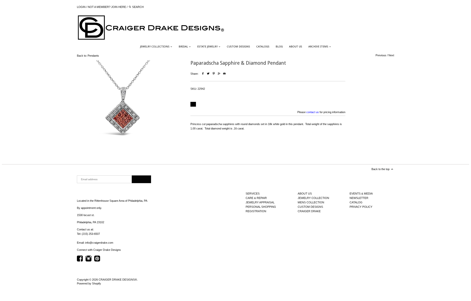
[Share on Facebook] (203, 73)
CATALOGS (262, 46)
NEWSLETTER (359, 198)
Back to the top (380, 169)
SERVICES (253, 193)
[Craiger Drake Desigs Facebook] (80, 260)
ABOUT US (295, 46)
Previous (381, 55)
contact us (312, 112)
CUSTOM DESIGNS (238, 46)
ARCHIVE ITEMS (318, 46)
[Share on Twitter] (208, 73)
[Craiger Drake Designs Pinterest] (97, 260)
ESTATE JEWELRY (207, 46)
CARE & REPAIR (256, 198)
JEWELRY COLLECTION (313, 198)
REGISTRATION (256, 211)
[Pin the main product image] (213, 73)
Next (391, 55)
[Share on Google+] (219, 73)
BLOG (279, 46)
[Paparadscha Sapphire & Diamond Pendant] (123, 106)
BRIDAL (184, 46)
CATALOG (356, 202)
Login (81, 6)
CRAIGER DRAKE (309, 211)
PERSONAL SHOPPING (261, 206)
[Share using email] (224, 73)
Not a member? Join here (107, 6)
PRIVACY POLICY (361, 206)
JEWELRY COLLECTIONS (155, 46)
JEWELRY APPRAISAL (260, 202)
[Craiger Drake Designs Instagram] (88, 260)
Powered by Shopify (89, 283)
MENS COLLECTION (311, 202)
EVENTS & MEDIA (361, 193)
